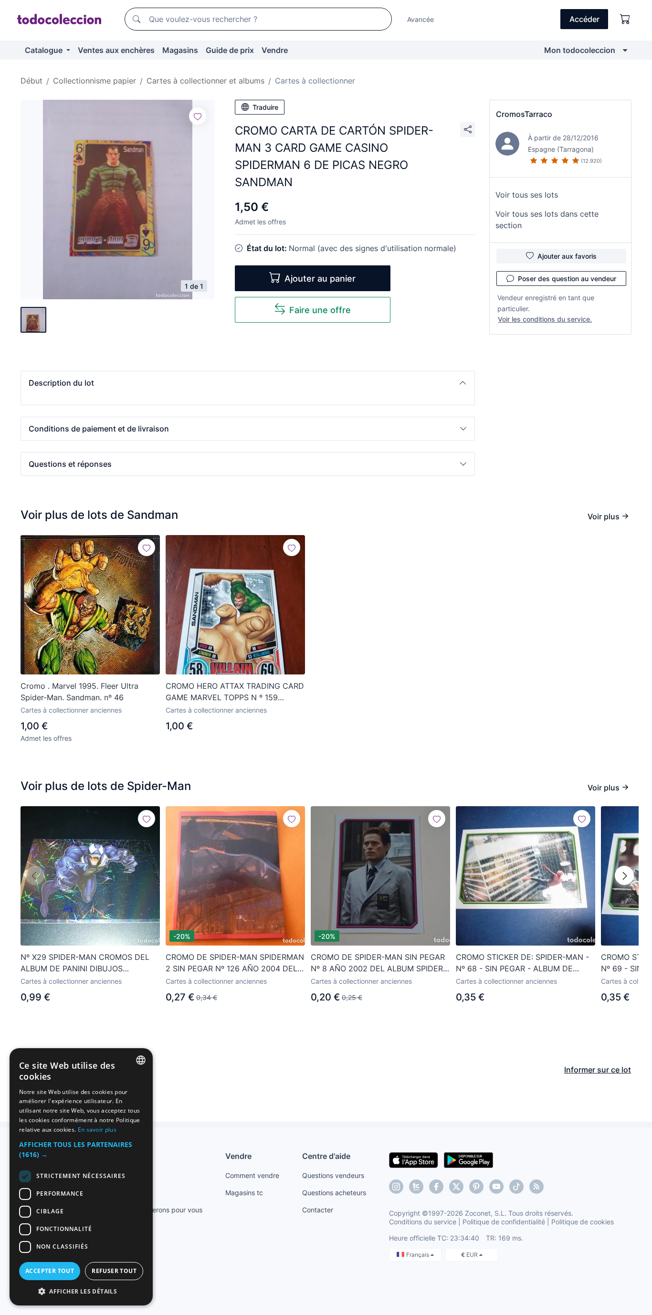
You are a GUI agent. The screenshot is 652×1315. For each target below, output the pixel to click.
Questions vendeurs (333, 1175)
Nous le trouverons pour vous (156, 1210)
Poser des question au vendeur (567, 278)
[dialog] (81, 1176)
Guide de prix (230, 50)
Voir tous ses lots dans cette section (547, 219)
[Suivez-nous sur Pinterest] (476, 1186)
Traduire (265, 107)
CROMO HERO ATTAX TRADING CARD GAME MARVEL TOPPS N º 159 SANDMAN (235, 692)
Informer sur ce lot (597, 1069)
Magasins (180, 50)
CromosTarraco (524, 114)
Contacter (317, 1210)
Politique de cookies (582, 1222)
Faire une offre (320, 310)
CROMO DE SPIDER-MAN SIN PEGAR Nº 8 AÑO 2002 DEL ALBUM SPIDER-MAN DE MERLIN (378, 963)
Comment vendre (252, 1175)
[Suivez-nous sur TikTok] (516, 1186)
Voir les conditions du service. (545, 319)
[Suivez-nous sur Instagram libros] (416, 1186)
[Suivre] (197, 116)
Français (418, 1254)
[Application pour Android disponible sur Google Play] (468, 1159)
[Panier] (625, 19)
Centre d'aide (326, 1156)
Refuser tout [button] (114, 1271)
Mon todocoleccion (579, 50)
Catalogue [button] (44, 50)
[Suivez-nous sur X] (456, 1186)
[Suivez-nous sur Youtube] (496, 1186)
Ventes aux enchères (116, 50)
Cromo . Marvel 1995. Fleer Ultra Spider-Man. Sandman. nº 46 (79, 691)
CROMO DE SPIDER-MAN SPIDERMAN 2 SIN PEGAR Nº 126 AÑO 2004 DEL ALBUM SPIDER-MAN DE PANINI (235, 963)
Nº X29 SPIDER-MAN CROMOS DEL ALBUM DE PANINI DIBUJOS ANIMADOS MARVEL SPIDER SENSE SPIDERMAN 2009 (86, 963)
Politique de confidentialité (504, 1222)
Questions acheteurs (334, 1193)
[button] (248, 383)
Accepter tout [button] (49, 1271)
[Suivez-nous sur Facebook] (436, 1186)
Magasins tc (244, 1193)
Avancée (420, 19)
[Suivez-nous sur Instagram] (396, 1186)
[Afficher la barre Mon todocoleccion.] (625, 50)
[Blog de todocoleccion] (536, 1186)
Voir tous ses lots (526, 195)
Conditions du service (422, 1222)
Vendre (275, 50)
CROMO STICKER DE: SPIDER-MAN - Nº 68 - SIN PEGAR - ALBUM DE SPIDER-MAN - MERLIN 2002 (522, 963)
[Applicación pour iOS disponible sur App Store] (413, 1159)
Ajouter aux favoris (567, 256)
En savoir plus (97, 1130)
